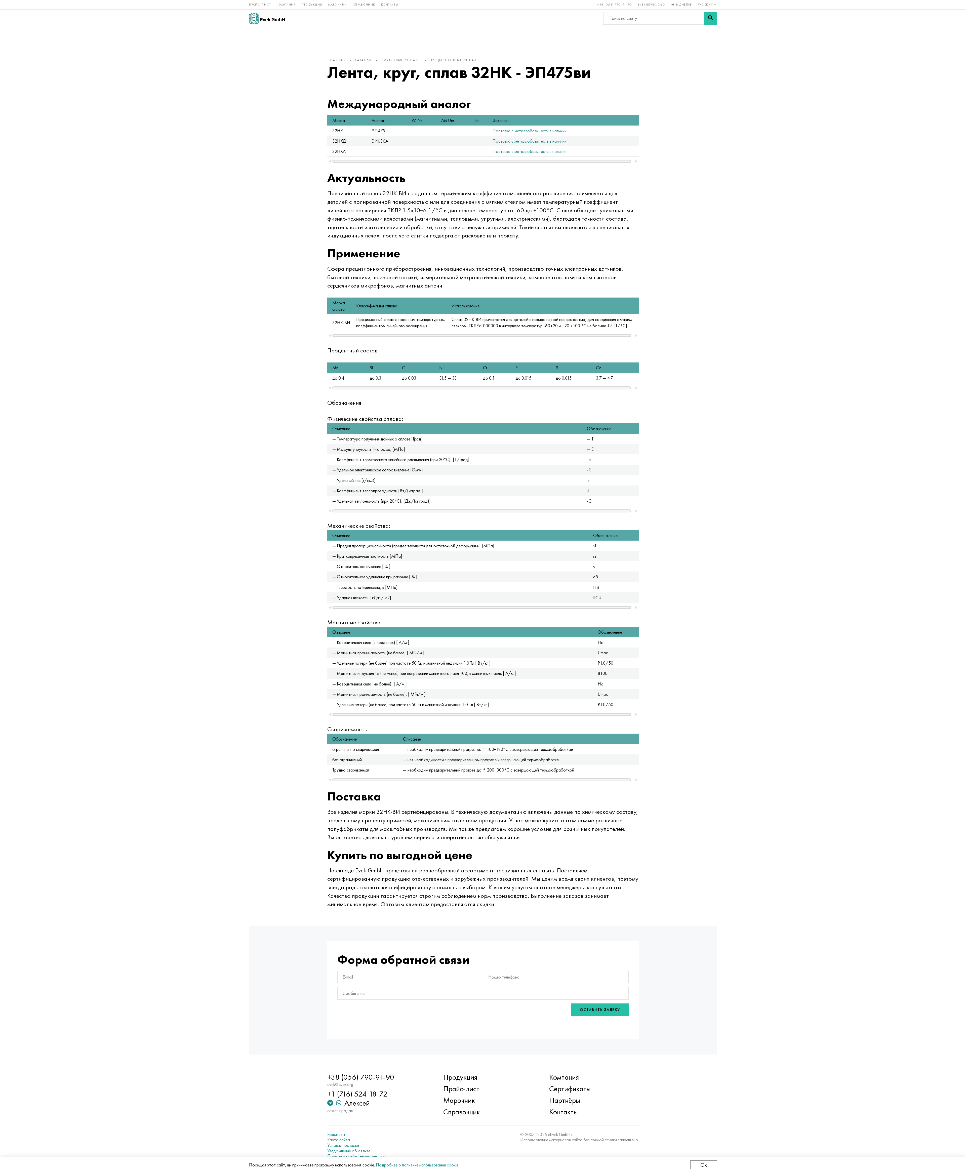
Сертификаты (570, 1088)
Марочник (337, 5)
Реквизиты (336, 1134)
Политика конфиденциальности (356, 1156)
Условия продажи (343, 1145)
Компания (286, 5)
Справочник (364, 5)
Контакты (389, 5)
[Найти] (710, 18)
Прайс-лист (260, 5)
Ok (703, 1164)
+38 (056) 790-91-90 (614, 5)
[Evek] (267, 18)
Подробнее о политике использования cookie (417, 1165)
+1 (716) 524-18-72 (357, 1094)
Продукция (312, 5)
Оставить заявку (600, 1009)
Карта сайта (338, 1140)
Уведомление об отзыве (348, 1151)
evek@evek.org (651, 5)
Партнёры (564, 1100)
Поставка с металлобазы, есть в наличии (530, 131)
